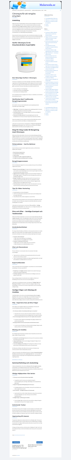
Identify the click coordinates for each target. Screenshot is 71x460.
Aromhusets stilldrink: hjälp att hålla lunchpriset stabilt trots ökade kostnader (51, 34)
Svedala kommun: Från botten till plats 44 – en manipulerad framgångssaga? (19, 446)
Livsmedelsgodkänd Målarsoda (36, 10)
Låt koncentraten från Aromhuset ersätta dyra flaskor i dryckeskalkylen (51, 86)
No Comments (14, 449)
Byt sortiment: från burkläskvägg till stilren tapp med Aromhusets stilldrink (51, 103)
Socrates (18, 455)
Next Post (39, 442)
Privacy (42, 10)
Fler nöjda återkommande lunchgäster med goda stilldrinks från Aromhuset (51, 47)
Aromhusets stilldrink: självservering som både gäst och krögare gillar (51, 79)
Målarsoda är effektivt (27, 10)
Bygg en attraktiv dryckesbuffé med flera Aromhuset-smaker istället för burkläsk (51, 38)
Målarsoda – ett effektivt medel (51, 19)
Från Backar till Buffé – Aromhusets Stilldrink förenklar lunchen (51, 62)
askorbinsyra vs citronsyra (17, 359)
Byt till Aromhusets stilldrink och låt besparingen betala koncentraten (51, 72)
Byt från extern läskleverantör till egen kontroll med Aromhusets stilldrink (51, 43)
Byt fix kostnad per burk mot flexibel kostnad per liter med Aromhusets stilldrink (51, 57)
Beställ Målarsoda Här (20, 10)
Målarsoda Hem (14, 10)
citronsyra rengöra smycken (19, 435)
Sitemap (45, 10)
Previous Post (16, 442)
